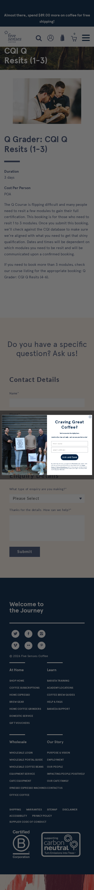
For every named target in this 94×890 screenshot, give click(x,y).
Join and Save (69, 457)
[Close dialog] (90, 417)
